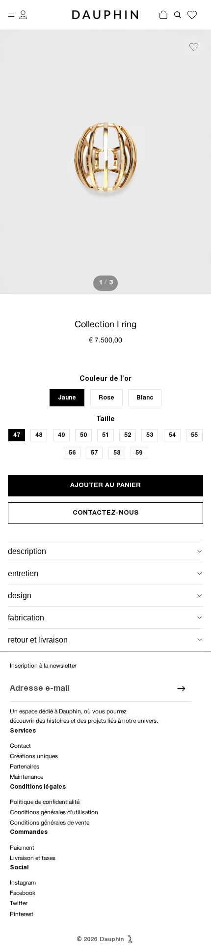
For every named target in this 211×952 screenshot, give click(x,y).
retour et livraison (38, 640)
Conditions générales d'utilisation (54, 812)
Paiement (22, 848)
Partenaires (24, 766)
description (27, 551)
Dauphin (112, 939)
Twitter (18, 903)
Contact (20, 746)
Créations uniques (34, 756)
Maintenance (26, 777)
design (19, 595)
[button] (194, 46)
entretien (23, 573)
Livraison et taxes (32, 858)
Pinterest (21, 914)
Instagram (23, 883)
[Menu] (11, 14)
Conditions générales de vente (49, 823)
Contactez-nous (105, 513)
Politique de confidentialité (44, 802)
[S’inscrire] (181, 689)
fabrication (26, 618)
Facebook (22, 893)
